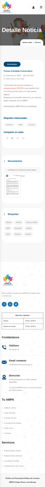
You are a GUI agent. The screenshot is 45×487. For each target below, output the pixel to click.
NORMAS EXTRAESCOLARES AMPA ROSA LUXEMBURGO (22, 171)
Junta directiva (9, 413)
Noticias (9, 125)
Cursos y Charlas (31, 222)
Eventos (18, 222)
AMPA (21, 125)
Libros (8, 234)
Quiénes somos (10, 408)
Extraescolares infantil (12, 451)
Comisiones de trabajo (12, 423)
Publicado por (13, 75)
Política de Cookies (32, 478)
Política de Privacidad (14, 478)
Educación (18, 228)
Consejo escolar (10, 418)
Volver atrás (27, 42)
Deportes (18, 234)
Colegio (31, 125)
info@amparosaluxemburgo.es (20, 364)
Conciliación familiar (11, 461)
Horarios (28, 234)
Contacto (7, 433)
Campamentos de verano (14, 466)
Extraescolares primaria (13, 456)
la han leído (15, 79)
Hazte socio (8, 428)
